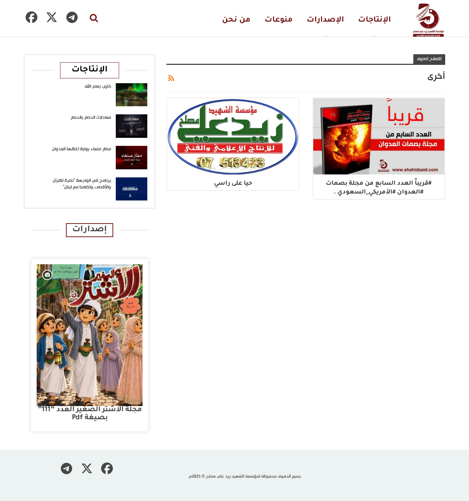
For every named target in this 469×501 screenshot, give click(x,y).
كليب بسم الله (98, 86)
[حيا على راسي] (232, 136)
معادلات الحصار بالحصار (91, 118)
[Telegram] (72, 17)
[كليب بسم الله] (131, 95)
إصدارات (89, 230)
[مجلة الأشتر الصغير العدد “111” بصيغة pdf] (90, 335)
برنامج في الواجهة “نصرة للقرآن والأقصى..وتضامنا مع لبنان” (82, 184)
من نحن (236, 20)
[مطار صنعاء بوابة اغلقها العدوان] (131, 157)
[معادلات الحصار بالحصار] (131, 126)
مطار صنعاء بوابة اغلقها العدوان (81, 149)
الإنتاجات (374, 20)
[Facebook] (31, 17)
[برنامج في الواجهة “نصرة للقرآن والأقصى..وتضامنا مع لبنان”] (131, 189)
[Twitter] (51, 17)
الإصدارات (325, 20)
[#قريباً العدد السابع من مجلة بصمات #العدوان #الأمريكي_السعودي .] (378, 136)
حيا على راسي (233, 183)
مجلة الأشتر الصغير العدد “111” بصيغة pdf (90, 414)
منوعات (279, 20)
